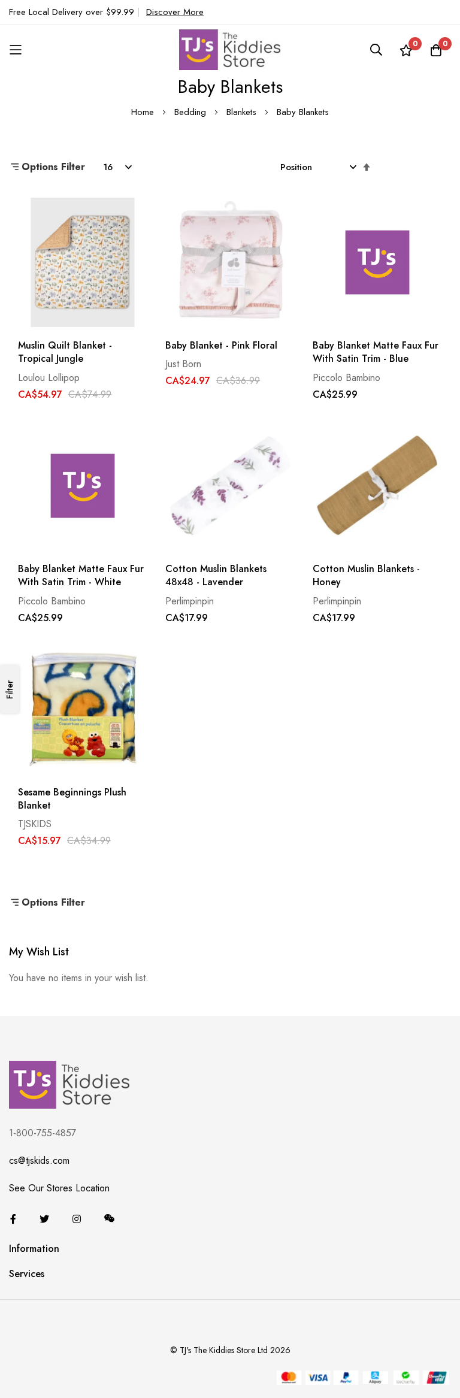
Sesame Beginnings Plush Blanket (72, 799)
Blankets (242, 112)
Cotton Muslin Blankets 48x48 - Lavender (216, 575)
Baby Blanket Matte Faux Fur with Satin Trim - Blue (375, 352)
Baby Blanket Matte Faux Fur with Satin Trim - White (81, 575)
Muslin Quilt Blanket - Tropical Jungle (65, 352)
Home (144, 112)
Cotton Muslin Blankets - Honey (366, 575)
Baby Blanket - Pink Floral (221, 345)
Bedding (191, 112)
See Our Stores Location (59, 1188)
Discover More (175, 12)
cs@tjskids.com (39, 1160)
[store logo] (230, 49)
